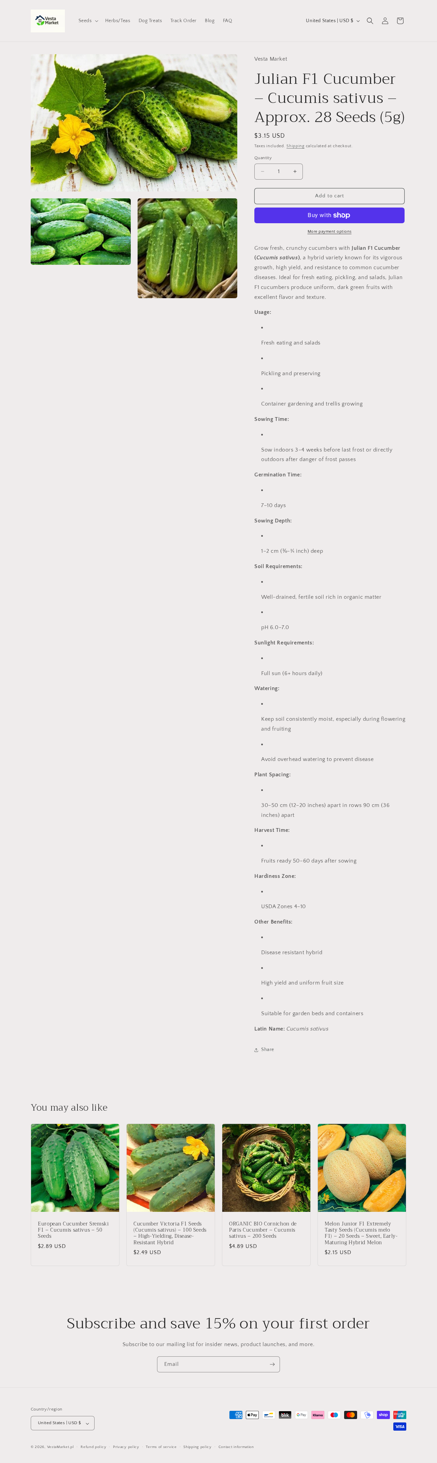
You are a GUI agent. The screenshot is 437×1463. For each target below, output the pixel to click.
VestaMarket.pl (60, 1447)
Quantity (263, 157)
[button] (87, 21)
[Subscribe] (272, 1364)
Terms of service (161, 1447)
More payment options (330, 231)
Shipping (295, 146)
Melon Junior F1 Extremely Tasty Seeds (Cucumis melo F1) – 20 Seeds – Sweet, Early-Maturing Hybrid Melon (361, 1233)
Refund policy (93, 1447)
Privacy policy (126, 1447)
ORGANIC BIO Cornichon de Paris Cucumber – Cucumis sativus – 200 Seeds (263, 1230)
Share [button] (267, 1049)
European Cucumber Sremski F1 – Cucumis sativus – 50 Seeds (73, 1230)
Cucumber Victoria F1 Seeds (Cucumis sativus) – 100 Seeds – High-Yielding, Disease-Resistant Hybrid (170, 1233)
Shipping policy (197, 1447)
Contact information (236, 1447)
